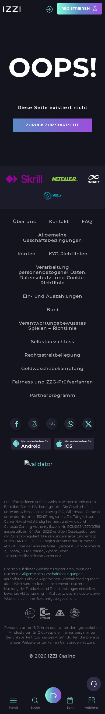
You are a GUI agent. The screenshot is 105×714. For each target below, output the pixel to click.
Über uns (24, 221)
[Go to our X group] (88, 424)
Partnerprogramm (52, 395)
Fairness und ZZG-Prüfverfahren (52, 382)
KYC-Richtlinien (68, 253)
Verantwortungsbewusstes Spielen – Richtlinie (52, 325)
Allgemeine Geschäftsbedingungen (52, 237)
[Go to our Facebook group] (16, 424)
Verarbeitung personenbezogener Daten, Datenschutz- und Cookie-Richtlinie (53, 274)
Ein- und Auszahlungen (52, 296)
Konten (27, 253)
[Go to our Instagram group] (34, 424)
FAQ (87, 221)
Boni (52, 309)
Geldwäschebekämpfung (52, 368)
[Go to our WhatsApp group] (70, 424)
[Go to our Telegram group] (52, 424)
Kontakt (59, 221)
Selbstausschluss (52, 341)
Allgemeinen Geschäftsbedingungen (52, 574)
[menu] (53, 695)
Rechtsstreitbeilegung (52, 355)
